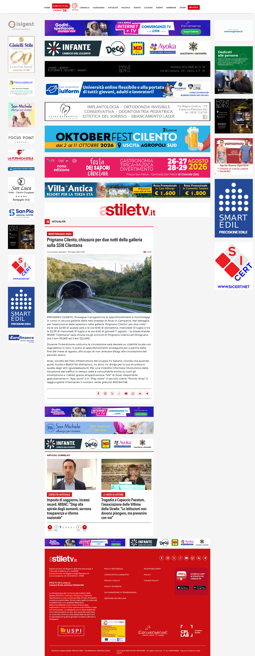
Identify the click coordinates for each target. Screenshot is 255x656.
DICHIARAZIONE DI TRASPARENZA (120, 592)
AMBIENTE (171, 8)
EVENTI (159, 8)
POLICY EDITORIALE (113, 569)
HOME (47, 8)
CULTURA (148, 8)
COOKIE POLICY (151, 580)
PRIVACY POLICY (112, 580)
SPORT (183, 8)
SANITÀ (137, 8)
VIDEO (194, 7)
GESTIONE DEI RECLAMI (115, 598)
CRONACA (84, 8)
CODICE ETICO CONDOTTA (116, 575)
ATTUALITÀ (113, 8)
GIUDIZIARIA (98, 8)
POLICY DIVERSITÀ (113, 586)
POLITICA (125, 8)
